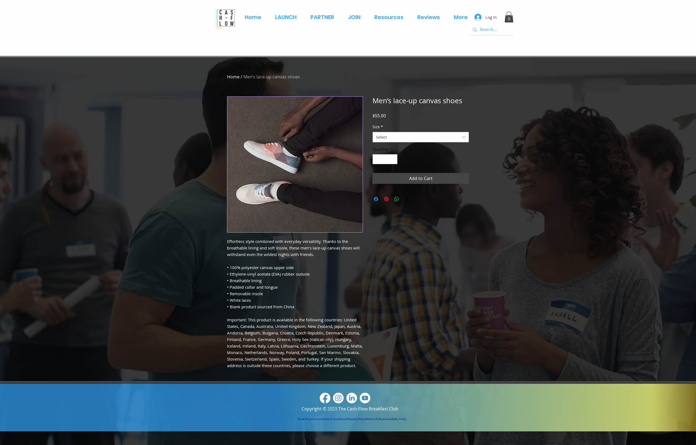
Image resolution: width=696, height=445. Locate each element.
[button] (509, 17)
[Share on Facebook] (376, 199)
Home (233, 77)
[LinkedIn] (351, 398)
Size (377, 126)
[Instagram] (338, 398)
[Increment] (393, 159)
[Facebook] (325, 398)
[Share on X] (407, 199)
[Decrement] (376, 159)
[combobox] (420, 137)
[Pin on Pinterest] (386, 199)
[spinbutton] (385, 159)
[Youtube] (365, 398)
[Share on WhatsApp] (396, 199)
